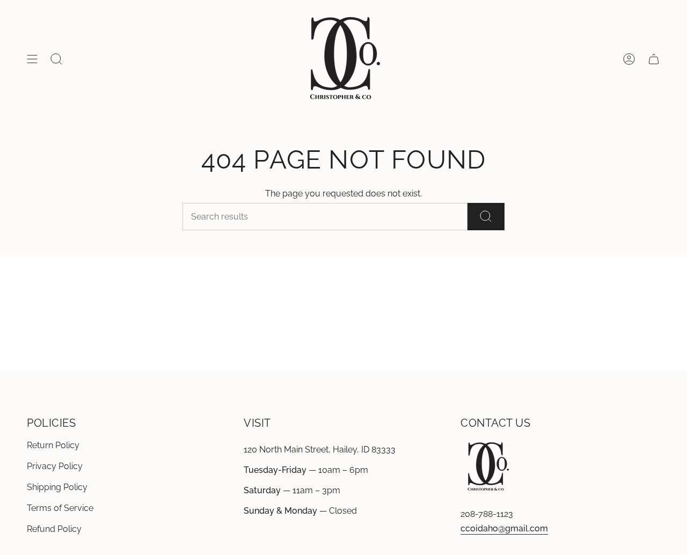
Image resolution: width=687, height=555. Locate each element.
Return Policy (53, 445)
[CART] (653, 59)
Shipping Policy (57, 487)
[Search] (486, 216)
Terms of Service (60, 508)
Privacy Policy (55, 466)
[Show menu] (32, 59)
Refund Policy (54, 529)
